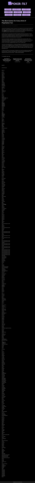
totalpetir (3, 370)
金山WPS (3, 200)
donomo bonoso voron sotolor (6, 457)
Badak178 (3, 169)
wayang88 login (4, 465)
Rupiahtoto (3, 383)
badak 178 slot (3, 167)
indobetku (3, 377)
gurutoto (3, 194)
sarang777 (3, 395)
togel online (3, 188)
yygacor (3, 365)
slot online (3, 403)
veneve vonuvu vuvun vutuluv (6, 454)
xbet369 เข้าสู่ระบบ (4, 339)
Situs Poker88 (3, 436)
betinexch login (4, 196)
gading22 (3, 276)
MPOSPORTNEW (4, 373)
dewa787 (3, 134)
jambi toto (3, 417)
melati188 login (4, 269)
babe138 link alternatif (4, 415)
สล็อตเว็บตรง (3, 132)
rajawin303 (3, 389)
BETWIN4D (3, 374)
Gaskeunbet (3, 450)
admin (4, 25)
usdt (2, 263)
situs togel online (4, 382)
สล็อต (2, 125)
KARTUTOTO (3, 363)
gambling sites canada (4, 340)
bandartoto (3, 355)
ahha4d (3, 337)
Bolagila (3, 451)
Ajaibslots (3, 444)
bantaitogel (3, 73)
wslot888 (3, 407)
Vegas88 (3, 449)
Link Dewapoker (4, 438)
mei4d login (3, 268)
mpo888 (3, 361)
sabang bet (3, 432)
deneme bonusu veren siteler (5, 434)
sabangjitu (3, 430)
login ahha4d (3, 390)
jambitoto (3, 419)
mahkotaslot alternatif (4, 270)
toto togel (3, 429)
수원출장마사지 (4, 342)
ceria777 (3, 392)
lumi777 (3, 426)
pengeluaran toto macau (5, 456)
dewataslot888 (3, 378)
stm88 (2, 280)
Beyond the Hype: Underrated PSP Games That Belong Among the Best (28, 60)
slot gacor (3, 140)
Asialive (3, 452)
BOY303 (3, 402)
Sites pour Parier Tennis (5, 267)
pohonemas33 (3, 414)
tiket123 (3, 351)
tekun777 (3, 352)
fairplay (3, 336)
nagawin (3, 421)
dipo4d (3, 367)
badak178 (3, 75)
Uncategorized (15, 25)
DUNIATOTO (3, 364)
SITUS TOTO (3, 277)
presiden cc (3, 353)
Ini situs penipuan (4, 208)
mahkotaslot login (4, 257)
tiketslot (3, 458)
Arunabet (3, 446)
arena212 (3, 163)
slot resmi (3, 412)
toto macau (3, 160)
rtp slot (3, 435)
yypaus (3, 371)
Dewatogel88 (3, 453)
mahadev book (4, 334)
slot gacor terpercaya (4, 463)
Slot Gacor (3, 215)
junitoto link (3, 271)
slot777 (3, 213)
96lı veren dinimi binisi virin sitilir (6, 223)
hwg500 (3, 288)
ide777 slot (3, 278)
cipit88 (2, 74)
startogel (3, 386)
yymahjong (3, 349)
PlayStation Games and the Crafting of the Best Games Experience (17, 59)
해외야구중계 (3, 255)
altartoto (3, 71)
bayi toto (3, 72)
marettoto (3, 265)
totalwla (3, 369)
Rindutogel (3, 376)
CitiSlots (3, 437)
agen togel (3, 397)
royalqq (3, 354)
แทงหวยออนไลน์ (4, 283)
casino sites (3, 359)
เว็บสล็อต (3, 126)
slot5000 (3, 467)
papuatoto (3, 275)
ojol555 (3, 347)
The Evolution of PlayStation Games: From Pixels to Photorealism (7, 59)
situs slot (3, 262)
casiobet (3, 443)
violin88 (3, 460)
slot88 (2, 156)
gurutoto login (3, 178)
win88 (2, 431)
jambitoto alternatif (4, 411)
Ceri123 (3, 177)
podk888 (3, 148)
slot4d (2, 80)
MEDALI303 (3, 424)
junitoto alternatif (4, 256)
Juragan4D (3, 207)
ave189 (3, 176)
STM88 (2, 205)
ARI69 (2, 410)
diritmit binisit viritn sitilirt (5, 455)
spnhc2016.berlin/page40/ (5, 266)
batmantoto (3, 408)
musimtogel (3, 375)
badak (2, 220)
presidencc (3, 358)
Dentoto (3, 399)
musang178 (3, 138)
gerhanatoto (3, 258)
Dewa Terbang (3, 447)
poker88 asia (3, 279)
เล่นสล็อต (3, 142)
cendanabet (3, 469)
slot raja (3, 459)
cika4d (2, 428)
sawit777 (3, 445)
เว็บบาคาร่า (3, 146)
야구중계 (3, 356)
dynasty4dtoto (4, 388)
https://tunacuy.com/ (4, 128)
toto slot (3, 129)
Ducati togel (3, 274)
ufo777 (3, 348)
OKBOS (3, 423)
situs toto (3, 272)
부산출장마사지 (4, 343)
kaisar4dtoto (3, 387)
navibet (3, 198)
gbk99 (2, 202)
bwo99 (2, 476)
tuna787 (3, 137)
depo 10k (3, 360)
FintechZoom (3, 184)
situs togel (3, 191)
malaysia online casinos (5, 440)
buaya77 (3, 261)
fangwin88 (3, 130)
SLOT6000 (3, 174)
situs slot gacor (4, 396)
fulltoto (3, 398)
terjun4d (3, 441)
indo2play (3, 372)
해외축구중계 (3, 475)
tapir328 (3, 229)
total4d (3, 346)
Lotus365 (3, 357)
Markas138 (3, 413)
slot (2, 145)
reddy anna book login (4, 344)
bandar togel (3, 182)
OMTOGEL (3, 393)
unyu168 (3, 409)
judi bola (3, 164)
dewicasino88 (3, 260)
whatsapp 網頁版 (4, 204)
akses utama (3, 185)
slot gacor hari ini (4, 273)
